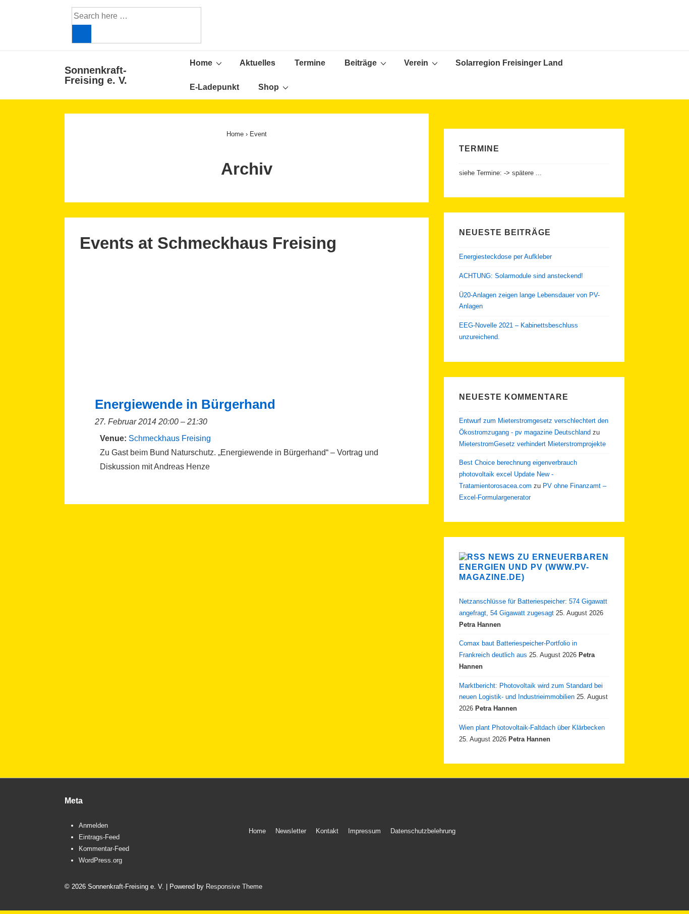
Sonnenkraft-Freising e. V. (96, 75)
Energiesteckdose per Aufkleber (505, 256)
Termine (310, 63)
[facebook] (589, 832)
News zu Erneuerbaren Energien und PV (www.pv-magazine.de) (534, 567)
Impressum (364, 831)
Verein (416, 63)
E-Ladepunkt (214, 87)
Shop (268, 87)
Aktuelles (257, 63)
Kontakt (327, 831)
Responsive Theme (234, 886)
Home (201, 63)
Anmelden (93, 825)
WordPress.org (100, 860)
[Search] (81, 34)
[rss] (610, 832)
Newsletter (290, 831)
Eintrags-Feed (99, 837)
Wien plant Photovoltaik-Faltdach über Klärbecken (532, 727)
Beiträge (360, 63)
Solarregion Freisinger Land (509, 63)
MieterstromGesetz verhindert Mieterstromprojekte (532, 444)
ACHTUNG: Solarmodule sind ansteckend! (521, 276)
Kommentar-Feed (104, 848)
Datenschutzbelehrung (422, 831)
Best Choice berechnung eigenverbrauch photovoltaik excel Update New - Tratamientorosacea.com (518, 474)
